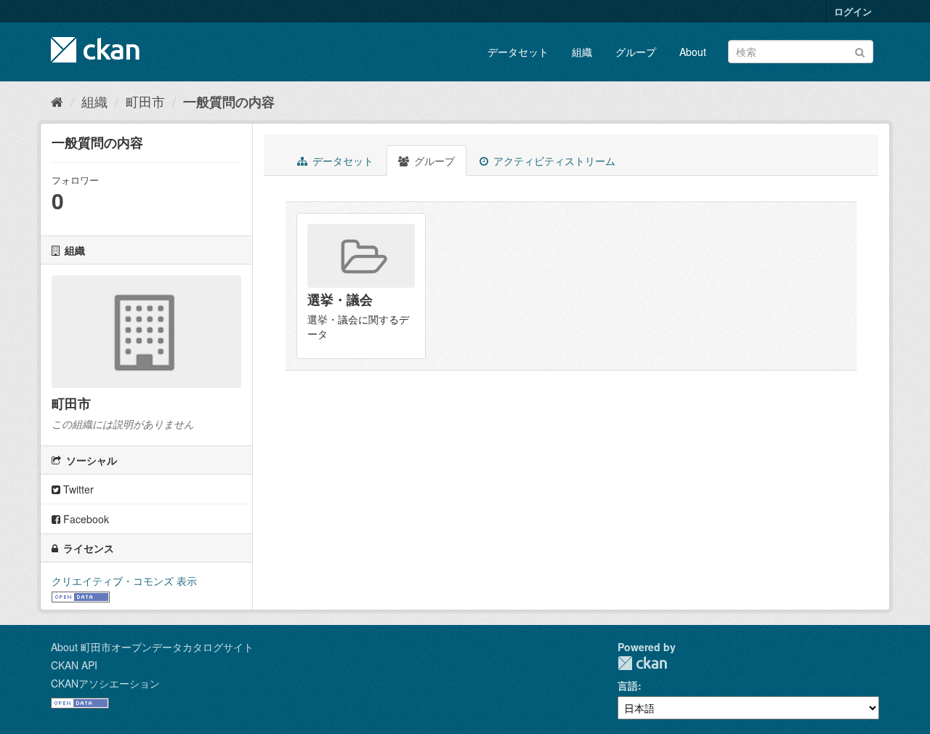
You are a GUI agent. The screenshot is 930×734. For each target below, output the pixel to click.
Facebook (84, 519)
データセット (518, 51)
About (692, 51)
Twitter (77, 489)
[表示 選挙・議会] (361, 286)
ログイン (853, 11)
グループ (635, 51)
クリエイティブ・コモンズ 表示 (124, 580)
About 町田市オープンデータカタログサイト (152, 647)
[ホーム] (57, 101)
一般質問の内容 (229, 101)
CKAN (642, 663)
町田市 (145, 101)
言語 (628, 685)
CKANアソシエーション (105, 683)
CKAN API (74, 665)
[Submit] (860, 50)
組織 (582, 51)
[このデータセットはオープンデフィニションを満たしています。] (81, 595)
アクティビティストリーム (552, 160)
